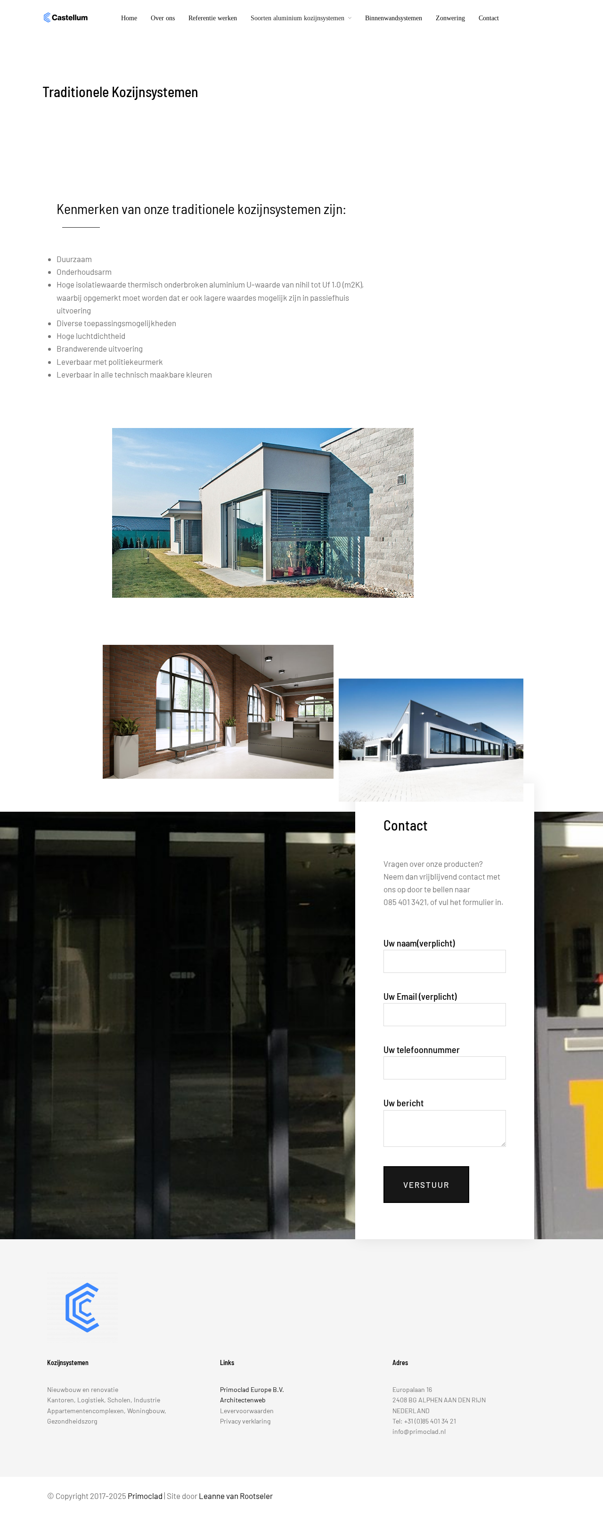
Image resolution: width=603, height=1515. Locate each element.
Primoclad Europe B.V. (252, 1389)
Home (129, 18)
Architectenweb (243, 1400)
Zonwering (450, 18)
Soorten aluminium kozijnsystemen (297, 18)
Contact (489, 18)
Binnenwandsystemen (393, 18)
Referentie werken (212, 18)
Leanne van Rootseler (236, 1495)
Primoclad (145, 1495)
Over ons (163, 18)
